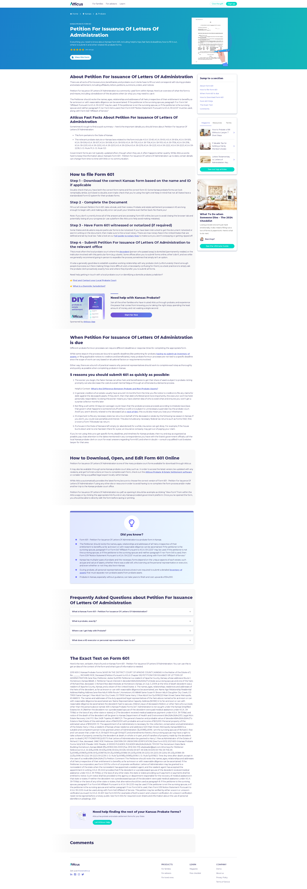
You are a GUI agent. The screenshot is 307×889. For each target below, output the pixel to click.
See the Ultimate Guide (217, 246)
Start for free (131, 315)
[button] (132, 611)
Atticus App (89, 322)
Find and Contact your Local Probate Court (94, 280)
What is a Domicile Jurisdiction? (89, 286)
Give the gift (217, 4)
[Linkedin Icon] (71, 874)
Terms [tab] (228, 123)
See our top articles (217, 169)
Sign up (231, 4)
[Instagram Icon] (79, 874)
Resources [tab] (217, 123)
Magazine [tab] (205, 123)
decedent (124, 252)
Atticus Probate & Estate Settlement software (168, 472)
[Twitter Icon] (83, 874)
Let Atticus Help (102, 822)
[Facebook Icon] (75, 874)
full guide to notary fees (126, 236)
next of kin (132, 412)
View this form (82, 57)
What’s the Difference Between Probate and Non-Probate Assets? (124, 389)
